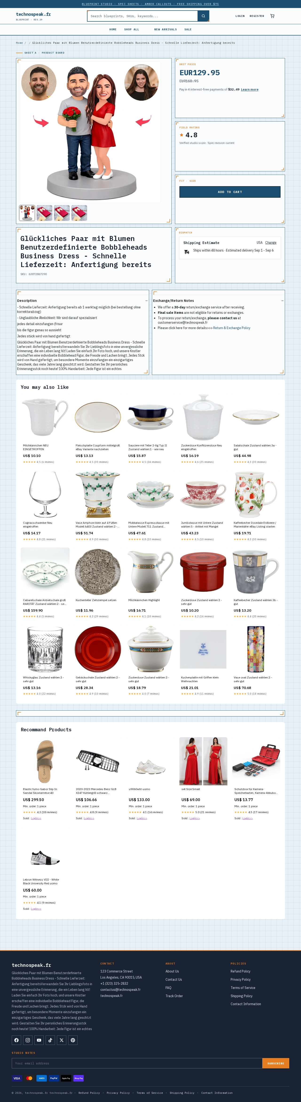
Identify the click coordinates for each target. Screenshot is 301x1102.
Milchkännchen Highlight (144, 600)
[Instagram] (27, 1040)
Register (257, 16)
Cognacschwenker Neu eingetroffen (37, 524)
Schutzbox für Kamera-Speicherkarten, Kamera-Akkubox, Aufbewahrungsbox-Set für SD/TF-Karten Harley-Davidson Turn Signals (256, 791)
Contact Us (174, 979)
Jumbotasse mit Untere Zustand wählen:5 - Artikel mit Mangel (202, 524)
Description (27, 300)
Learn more (249, 89)
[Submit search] (203, 16)
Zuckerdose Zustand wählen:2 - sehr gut (201, 602)
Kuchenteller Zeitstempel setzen (96, 600)
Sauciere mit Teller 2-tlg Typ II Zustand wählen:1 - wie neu (147, 447)
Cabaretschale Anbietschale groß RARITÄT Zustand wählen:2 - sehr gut (45, 602)
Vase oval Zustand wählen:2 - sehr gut (253, 679)
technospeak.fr (33, 16)
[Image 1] (27, 213)
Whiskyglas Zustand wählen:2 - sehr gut (43, 679)
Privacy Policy (241, 979)
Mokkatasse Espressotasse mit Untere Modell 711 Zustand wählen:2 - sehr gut (148, 525)
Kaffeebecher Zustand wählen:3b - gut (256, 602)
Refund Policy (240, 971)
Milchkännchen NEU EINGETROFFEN (35, 447)
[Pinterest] (73, 1040)
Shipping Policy (242, 996)
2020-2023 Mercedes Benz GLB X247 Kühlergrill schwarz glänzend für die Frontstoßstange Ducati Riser (97, 791)
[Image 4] (79, 213)
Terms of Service (243, 988)
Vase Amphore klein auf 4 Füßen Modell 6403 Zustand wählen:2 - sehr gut (96, 525)
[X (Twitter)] (61, 1040)
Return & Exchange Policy (231, 328)
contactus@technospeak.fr (120, 990)
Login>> (36, 818)
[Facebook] (16, 1040)
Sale (188, 29)
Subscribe (275, 1063)
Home (113, 29)
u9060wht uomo (139, 789)
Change (271, 243)
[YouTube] (39, 1040)
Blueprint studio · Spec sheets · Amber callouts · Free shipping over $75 (150, 4)
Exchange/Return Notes (173, 300)
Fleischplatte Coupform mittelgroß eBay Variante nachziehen (98, 447)
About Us (172, 971)
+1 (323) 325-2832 (114, 983)
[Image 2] (44, 213)
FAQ (168, 988)
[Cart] (272, 16)
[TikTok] (50, 1040)
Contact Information (246, 1004)
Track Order (174, 996)
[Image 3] (62, 213)
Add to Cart (230, 192)
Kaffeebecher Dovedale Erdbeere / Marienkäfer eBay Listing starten (255, 524)
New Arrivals (165, 29)
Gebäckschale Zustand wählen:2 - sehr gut (98, 679)
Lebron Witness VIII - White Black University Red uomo (41, 881)
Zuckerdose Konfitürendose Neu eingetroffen (201, 447)
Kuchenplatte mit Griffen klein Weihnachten (200, 679)
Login (240, 16)
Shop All (131, 29)
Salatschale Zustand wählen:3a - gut (255, 447)
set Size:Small (191, 789)
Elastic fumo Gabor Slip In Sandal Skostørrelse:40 (40, 791)
